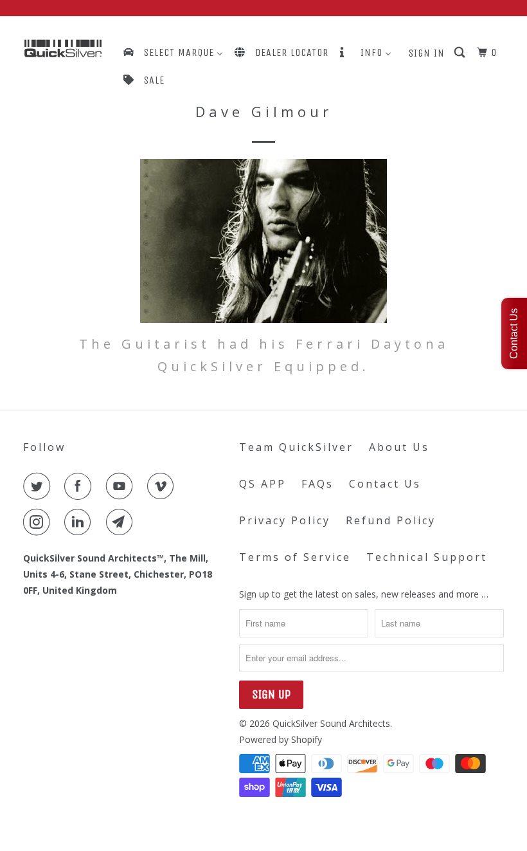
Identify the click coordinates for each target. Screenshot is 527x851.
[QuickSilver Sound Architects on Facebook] (80, 486)
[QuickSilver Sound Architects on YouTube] (122, 486)
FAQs (317, 484)
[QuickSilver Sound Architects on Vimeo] (163, 486)
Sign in (427, 53)
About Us (399, 447)
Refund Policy (391, 520)
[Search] (461, 53)
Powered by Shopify (280, 739)
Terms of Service (295, 557)
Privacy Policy (284, 520)
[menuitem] (172, 52)
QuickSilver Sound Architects (331, 723)
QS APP (262, 484)
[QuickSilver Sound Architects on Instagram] (39, 522)
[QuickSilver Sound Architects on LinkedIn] (80, 522)
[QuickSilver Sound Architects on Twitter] (39, 486)
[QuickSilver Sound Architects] (63, 48)
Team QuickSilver (296, 447)
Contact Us (385, 484)
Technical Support (426, 557)
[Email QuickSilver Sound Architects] (122, 522)
